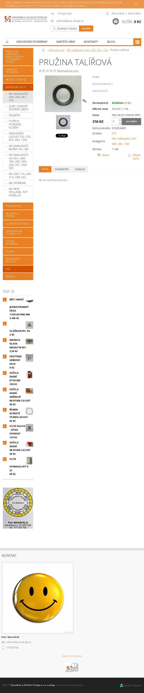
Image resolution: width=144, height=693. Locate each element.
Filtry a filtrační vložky (15, 124)
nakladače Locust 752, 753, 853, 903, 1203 (20, 137)
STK (8, 269)
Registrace (134, 13)
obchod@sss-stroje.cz (18, 642)
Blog (111, 41)
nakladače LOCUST (13, 260)
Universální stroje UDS (14, 232)
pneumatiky (14, 206)
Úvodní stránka (7, 41)
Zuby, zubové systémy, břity (18, 107)
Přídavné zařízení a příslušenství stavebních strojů (15, 57)
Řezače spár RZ (16, 79)
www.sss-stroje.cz (72, 656)
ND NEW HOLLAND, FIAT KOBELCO (18, 192)
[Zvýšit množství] (120, 120)
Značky (10, 276)
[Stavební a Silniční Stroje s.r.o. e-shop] (26, 19)
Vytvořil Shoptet (132, 685)
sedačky (14, 115)
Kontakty (91, 41)
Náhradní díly (15, 87)
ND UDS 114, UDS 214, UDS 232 (20, 175)
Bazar (10, 251)
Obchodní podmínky (31, 41)
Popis (45, 169)
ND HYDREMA (17, 183)
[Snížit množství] (120, 123)
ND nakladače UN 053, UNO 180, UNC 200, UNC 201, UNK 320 (18, 161)
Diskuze (80, 169)
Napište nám (65, 41)
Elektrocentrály (17, 223)
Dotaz (106, 155)
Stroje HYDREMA (12, 242)
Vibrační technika (12, 71)
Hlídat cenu (137, 156)
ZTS (114, 133)
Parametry (62, 169)
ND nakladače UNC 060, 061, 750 (18, 97)
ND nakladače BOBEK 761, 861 (19, 147)
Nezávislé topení (12, 215)
